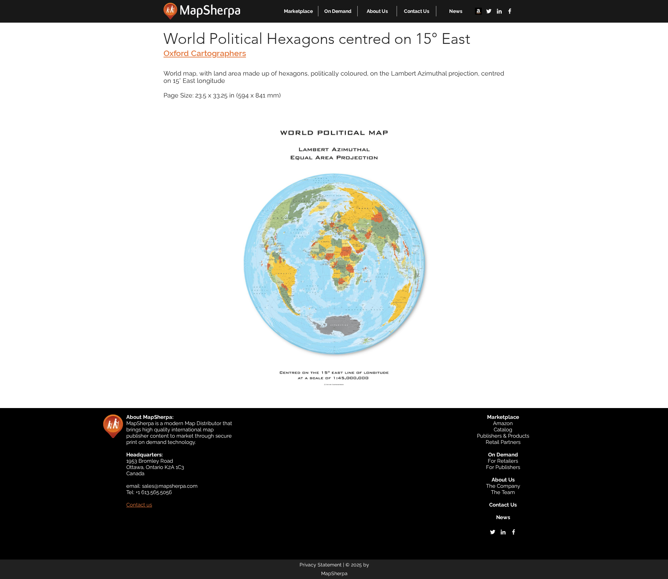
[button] (298, 11)
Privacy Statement (321, 565)
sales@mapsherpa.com (170, 486)
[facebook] (509, 11)
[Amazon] (478, 11)
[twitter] (488, 11)
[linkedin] (499, 11)
